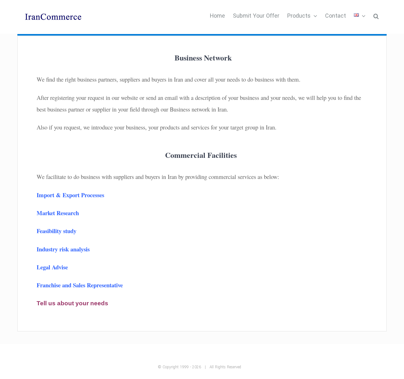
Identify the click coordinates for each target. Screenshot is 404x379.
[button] (376, 16)
